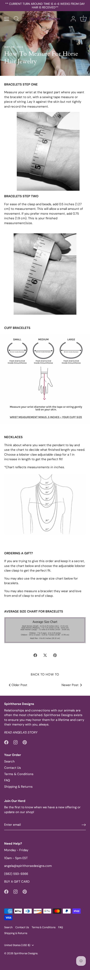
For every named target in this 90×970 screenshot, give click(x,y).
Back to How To (45, 674)
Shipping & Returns (18, 787)
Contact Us (12, 768)
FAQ (7, 780)
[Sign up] (84, 825)
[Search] (16, 19)
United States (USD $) (17, 945)
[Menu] (6, 19)
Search (9, 761)
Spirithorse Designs (25, 953)
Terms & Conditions (18, 774)
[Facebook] (6, 742)
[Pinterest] (25, 742)
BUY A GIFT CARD (17, 881)
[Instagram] (15, 742)
